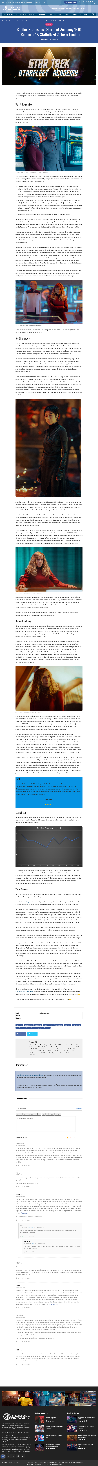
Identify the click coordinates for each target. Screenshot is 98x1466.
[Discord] (95, 3)
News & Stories (17, 21)
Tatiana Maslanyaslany (32, 1028)
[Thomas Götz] (22, 1048)
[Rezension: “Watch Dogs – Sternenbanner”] (39, 1419)
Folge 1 (28, 902)
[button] (93, 14)
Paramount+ (37, 1025)
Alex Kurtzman (45, 1028)
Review (51, 1025)
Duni (17, 1349)
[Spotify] (90, 1)
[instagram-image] (10, 1398)
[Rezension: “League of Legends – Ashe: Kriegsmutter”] (39, 1428)
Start (3, 21)
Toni (33, 1243)
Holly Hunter (58, 1025)
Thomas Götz (44, 39)
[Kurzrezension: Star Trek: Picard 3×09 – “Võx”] (72, 1419)
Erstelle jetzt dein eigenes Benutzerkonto (30, 1075)
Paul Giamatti (20, 1028)
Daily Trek (8, 21)
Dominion (19, 1194)
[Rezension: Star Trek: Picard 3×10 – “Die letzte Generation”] (72, 1438)
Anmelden (79, 1108)
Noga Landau (76, 1025)
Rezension (49, 24)
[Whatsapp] (88, 1)
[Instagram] (86, 1)
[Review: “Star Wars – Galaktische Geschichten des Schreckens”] (39, 1447)
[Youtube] (92, 1)
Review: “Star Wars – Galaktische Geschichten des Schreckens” (53, 1445)
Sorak (18, 1286)
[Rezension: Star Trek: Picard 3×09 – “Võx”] (72, 1447)
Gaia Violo (67, 1025)
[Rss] (79, 1)
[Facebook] (82, 1)
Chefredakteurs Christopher (24, 992)
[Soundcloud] (95, 1)
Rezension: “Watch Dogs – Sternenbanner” (51, 1418)
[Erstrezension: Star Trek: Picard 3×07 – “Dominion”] (72, 1428)
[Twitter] (84, 1)
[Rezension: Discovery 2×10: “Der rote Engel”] (39, 1438)
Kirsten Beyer (28, 1025)
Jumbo (18, 1262)
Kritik (45, 1025)
